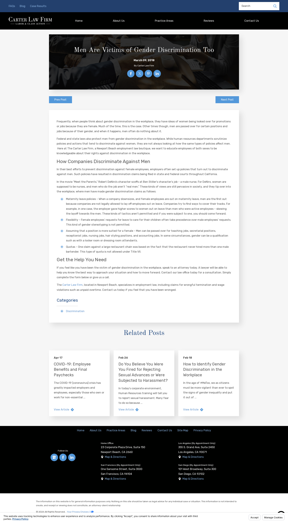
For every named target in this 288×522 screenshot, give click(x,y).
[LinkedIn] (72, 457)
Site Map (182, 430)
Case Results (38, 6)
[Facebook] (63, 457)
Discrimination (75, 311)
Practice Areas (164, 20)
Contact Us (251, 20)
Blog (22, 6)
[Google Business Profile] (54, 457)
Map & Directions (115, 456)
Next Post (227, 99)
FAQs (12, 6)
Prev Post (60, 99)
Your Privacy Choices (78, 511)
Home (78, 20)
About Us (118, 20)
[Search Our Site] (275, 6)
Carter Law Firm (72, 284)
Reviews (209, 20)
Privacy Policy (202, 430)
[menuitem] (79, 20)
